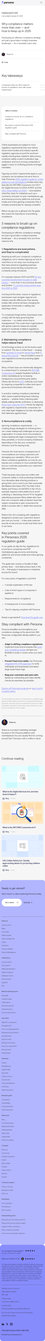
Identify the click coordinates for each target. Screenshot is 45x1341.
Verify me (5, 1193)
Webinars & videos (8, 1126)
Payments (5, 1073)
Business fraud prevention (10, 1032)
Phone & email (6, 979)
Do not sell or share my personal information (17, 1312)
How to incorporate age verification (13, 1233)
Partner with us (6, 1170)
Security (4, 1173)
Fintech (4, 1063)
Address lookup (7, 1009)
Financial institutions (8, 1083)
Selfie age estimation (8, 969)
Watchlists (5, 995)
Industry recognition (8, 1156)
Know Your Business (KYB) (10, 1029)
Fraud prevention (7, 1106)
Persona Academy (8, 1140)
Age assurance (7, 1036)
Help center (5, 1133)
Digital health (6, 1069)
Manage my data (7, 1190)
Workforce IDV (6, 1039)
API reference (6, 1206)
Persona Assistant (7, 949)
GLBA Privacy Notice (9, 1316)
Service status (6, 1210)
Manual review (6, 1049)
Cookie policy (6, 1305)
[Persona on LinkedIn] (3, 1324)
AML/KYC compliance (9, 1022)
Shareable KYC (7, 1026)
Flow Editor (5, 932)
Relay (3, 928)
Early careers (6, 1163)
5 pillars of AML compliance (11, 1226)
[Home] (8, 2)
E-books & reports (8, 1123)
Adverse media (7, 999)
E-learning (5, 1086)
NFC (3, 986)
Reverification (6, 1053)
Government (6, 1080)
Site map (5, 1295)
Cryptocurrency (7, 1076)
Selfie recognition (7, 972)
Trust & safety (6, 1103)
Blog (3, 1119)
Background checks (8, 1043)
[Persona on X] (7, 1324)
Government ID (7, 962)
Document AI (6, 965)
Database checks (7, 976)
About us (5, 1150)
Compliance (6, 1099)
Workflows (5, 945)
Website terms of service (10, 1288)
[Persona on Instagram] (11, 1324)
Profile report (6, 1002)
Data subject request (9, 1291)
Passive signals (6, 935)
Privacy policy (6, 1298)
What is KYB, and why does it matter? (14, 1223)
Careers (4, 1167)
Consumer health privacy (10, 1302)
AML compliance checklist (10, 1230)
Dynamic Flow (6, 925)
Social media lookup (8, 1012)
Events (4, 1160)
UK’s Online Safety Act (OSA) (14, 191)
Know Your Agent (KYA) (9, 1046)
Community (6, 1153)
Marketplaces (6, 1066)
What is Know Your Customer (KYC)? (13, 1220)
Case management (8, 939)
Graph (4, 942)
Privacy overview (7, 1187)
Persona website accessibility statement (16, 1309)
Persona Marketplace (9, 952)
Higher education (7, 1090)
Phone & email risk (8, 1006)
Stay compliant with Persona (15, 134)
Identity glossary (7, 1130)
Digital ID (5, 982)
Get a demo (9, 902)
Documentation (7, 1203)
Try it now (26, 902)
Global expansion (7, 1110)
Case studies (6, 1136)
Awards (4, 1177)
